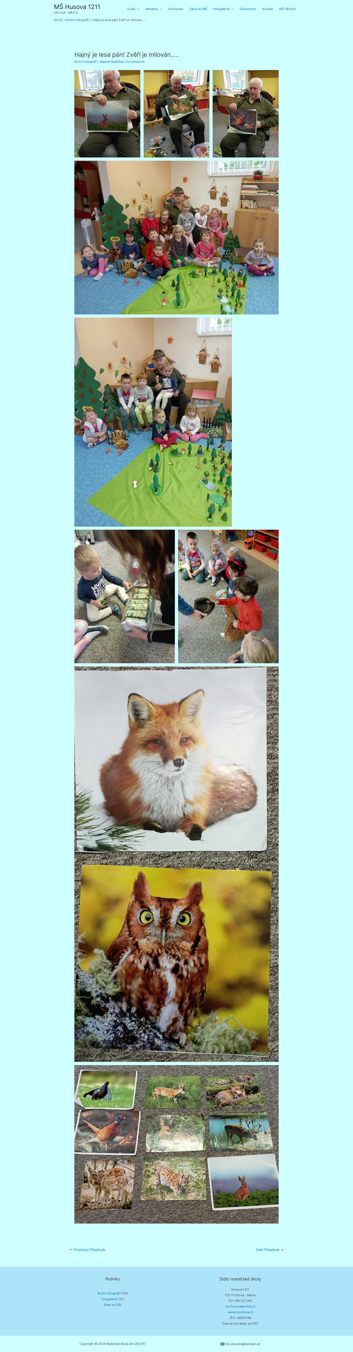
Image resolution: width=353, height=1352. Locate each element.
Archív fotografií (85, 62)
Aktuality (151, 9)
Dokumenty (248, 9)
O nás (131, 9)
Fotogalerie (221, 9)
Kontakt (267, 9)
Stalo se (109, 1305)
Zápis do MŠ (198, 9)
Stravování (175, 9)
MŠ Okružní (287, 9)
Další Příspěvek (270, 1250)
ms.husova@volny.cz (240, 1306)
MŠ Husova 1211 (77, 6)
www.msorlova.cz (240, 1312)
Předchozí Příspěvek (87, 1250)
